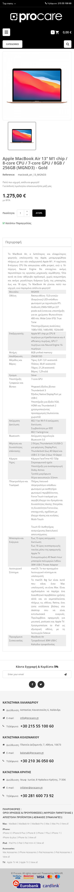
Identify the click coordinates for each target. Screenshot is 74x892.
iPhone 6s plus (9, 837)
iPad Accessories (46, 852)
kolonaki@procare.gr (32, 752)
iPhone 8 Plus (19, 833)
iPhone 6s (22, 837)
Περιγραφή (13, 242)
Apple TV (24, 862)
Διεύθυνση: (12, 710)
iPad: (5, 843)
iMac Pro (55, 823)
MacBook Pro (37, 823)
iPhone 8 (31, 833)
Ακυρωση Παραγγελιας (57, 812)
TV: (4, 862)
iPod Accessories (62, 852)
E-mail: (10, 718)
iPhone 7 (56, 833)
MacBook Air (24, 823)
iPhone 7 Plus (43, 833)
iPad (20, 843)
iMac (47, 823)
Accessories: (9, 848)
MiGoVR (58, 873)
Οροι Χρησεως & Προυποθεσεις (22, 812)
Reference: (9, 174)
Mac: (5, 823)
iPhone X (7, 833)
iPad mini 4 (29, 843)
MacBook (13, 823)
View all (64, 823)
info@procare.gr (29, 718)
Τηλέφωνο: (12, 726)
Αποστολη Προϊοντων (17, 817)
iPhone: (6, 829)
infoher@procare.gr (31, 787)
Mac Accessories (10, 852)
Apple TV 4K (12, 862)
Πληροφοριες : (12, 809)
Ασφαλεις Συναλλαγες (47, 817)
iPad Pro (12, 843)
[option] (22, 136)
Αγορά (39, 213)
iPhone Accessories (27, 852)
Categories (12, 44)
